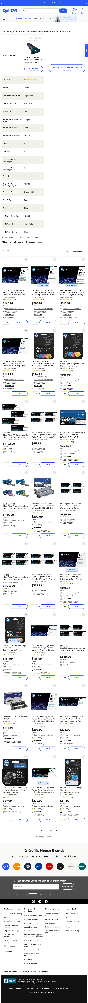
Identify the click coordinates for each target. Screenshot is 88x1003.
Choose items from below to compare (69, 68)
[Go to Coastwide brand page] (16, 867)
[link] (26, 259)
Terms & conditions (15, 988)
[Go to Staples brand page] (49, 867)
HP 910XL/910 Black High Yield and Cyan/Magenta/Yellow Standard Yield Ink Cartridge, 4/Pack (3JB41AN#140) (71, 790)
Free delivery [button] (10, 317)
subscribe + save (30, 927)
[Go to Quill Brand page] (5, 867)
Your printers (50, 923)
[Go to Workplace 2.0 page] (82, 867)
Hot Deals (37, 19)
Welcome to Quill (72, 914)
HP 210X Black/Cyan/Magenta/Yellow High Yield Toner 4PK (15, 577)
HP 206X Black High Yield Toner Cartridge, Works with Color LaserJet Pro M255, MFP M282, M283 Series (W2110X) (71, 719)
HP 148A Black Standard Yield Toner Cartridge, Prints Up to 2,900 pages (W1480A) (14, 363)
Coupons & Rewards (23, 19)
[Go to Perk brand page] (38, 867)
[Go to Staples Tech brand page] (60, 867)
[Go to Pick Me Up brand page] (27, 867)
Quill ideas (28, 959)
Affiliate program (30, 963)
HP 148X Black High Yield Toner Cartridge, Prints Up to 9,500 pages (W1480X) (43, 292)
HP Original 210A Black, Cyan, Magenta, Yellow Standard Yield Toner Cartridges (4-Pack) (70, 506)
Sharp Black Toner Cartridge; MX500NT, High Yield (32, 59)
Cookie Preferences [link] (61, 988)
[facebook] (46, 901)
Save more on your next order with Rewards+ (44, 3)
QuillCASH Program (31, 923)
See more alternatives (34, 69)
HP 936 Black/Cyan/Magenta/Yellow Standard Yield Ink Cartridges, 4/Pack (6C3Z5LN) (72, 363)
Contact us (8, 952)
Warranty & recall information (10, 941)
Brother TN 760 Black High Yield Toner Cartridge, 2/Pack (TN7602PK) (72, 434)
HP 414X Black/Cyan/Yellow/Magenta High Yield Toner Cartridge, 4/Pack (15, 435)
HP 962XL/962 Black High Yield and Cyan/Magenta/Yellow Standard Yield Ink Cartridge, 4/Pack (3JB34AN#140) (14, 648)
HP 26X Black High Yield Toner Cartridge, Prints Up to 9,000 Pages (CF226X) (43, 719)
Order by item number (53, 927)
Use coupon (67, 886)
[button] (87, 2)
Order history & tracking (13, 914)
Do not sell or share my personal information (41, 992)
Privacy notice (30, 988)
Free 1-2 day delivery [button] (70, 317)
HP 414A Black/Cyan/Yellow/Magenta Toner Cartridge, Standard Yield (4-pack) (72, 648)
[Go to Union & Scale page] (71, 867)
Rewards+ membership (33, 916)
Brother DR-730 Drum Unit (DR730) (15, 718)
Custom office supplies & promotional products (33, 935)
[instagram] (33, 901)
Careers (69, 927)
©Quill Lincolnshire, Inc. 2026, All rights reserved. (33, 981)
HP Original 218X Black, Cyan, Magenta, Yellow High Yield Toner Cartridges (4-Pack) (44, 434)
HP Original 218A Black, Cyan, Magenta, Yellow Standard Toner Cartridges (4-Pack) (44, 576)
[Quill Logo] (10, 11)
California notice (45, 988)
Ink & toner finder (51, 919)
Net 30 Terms (29, 931)
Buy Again (47, 19)
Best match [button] (77, 252)
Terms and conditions (33, 893)
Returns (7, 917)
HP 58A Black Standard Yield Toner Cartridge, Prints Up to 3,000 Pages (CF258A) (14, 292)
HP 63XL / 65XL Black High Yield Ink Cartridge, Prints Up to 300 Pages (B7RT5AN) (15, 790)
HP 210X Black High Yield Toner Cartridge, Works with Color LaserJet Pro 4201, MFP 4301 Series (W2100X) (43, 790)
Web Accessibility (72, 931)
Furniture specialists (32, 950)
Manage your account (12, 921)
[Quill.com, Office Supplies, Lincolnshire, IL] (10, 981)
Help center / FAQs (11, 931)
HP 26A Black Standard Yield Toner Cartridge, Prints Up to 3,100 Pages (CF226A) (71, 576)
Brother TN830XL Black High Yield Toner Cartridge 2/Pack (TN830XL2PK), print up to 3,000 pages (44, 506)
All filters (7, 251)
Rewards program (31, 919)
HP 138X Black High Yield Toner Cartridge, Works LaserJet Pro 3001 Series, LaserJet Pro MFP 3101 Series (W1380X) (43, 648)
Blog (67, 917)
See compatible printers (14, 308)
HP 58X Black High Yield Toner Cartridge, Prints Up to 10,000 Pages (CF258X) (72, 292)
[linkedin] (40, 901)
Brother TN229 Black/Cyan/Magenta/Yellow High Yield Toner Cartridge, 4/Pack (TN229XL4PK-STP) (15, 506)
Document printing (31, 940)
